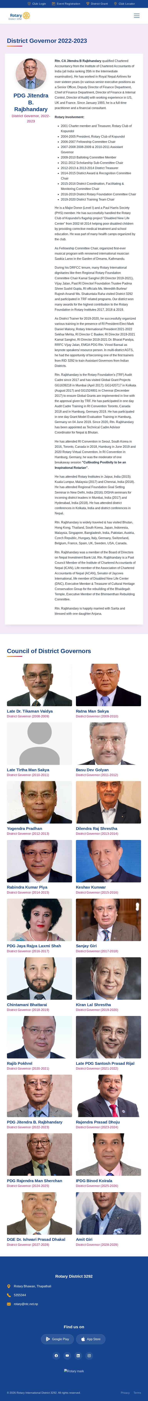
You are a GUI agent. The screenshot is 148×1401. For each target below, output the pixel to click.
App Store (94, 1339)
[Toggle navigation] (136, 15)
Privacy (125, 1392)
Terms (137, 1392)
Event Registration (68, 3)
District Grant (99, 3)
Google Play (60, 1339)
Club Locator (127, 3)
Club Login (39, 3)
